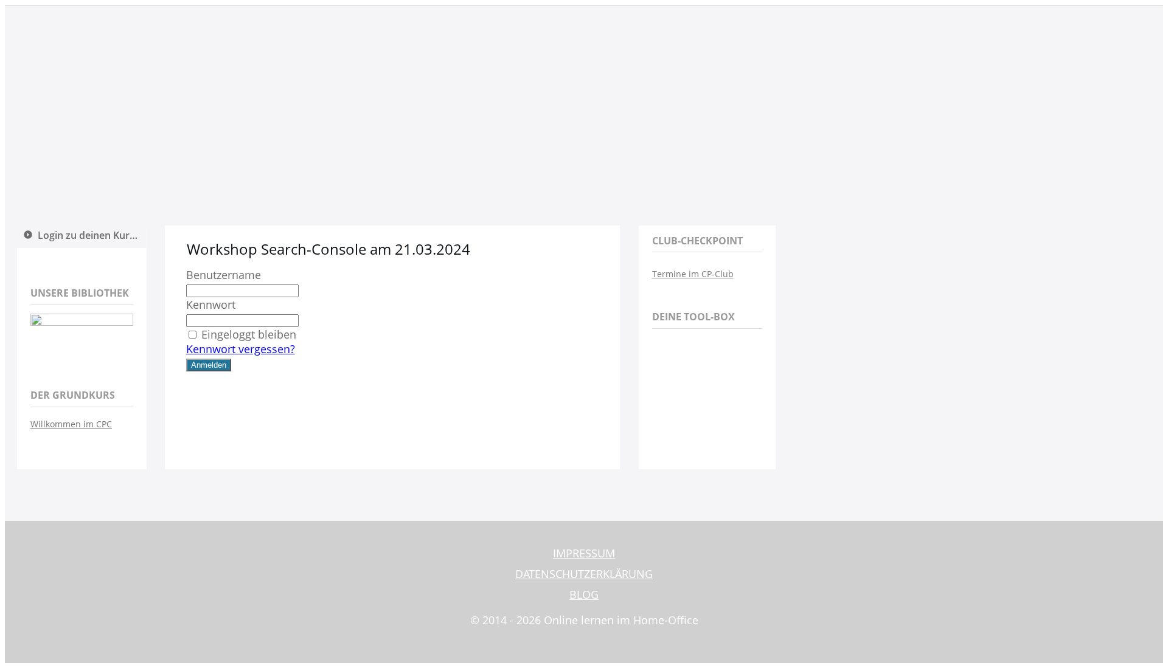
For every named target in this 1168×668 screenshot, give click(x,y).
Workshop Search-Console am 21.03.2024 (328, 249)
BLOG (584, 594)
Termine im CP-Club (693, 274)
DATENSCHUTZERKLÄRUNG (584, 573)
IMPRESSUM (584, 553)
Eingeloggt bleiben (248, 334)
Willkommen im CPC (71, 424)
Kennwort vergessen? (240, 349)
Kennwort (210, 304)
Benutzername (223, 274)
